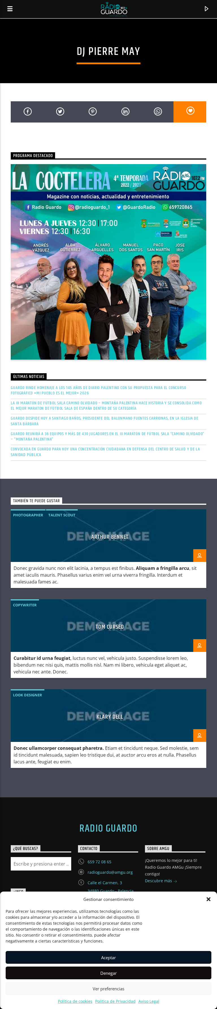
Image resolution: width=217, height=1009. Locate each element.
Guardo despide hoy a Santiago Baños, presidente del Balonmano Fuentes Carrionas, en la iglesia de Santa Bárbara (104, 421)
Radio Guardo (108, 829)
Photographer (28, 515)
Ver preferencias (108, 988)
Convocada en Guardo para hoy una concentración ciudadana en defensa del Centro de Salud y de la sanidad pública (105, 451)
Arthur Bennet (110, 537)
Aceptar (108, 957)
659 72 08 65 (99, 861)
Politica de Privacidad (115, 1001)
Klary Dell (110, 717)
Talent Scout (61, 515)
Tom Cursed (110, 627)
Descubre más (159, 880)
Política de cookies (75, 1001)
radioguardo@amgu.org (110, 872)
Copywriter (25, 604)
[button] (208, 899)
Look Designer (27, 694)
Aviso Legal (148, 1001)
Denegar (108, 973)
